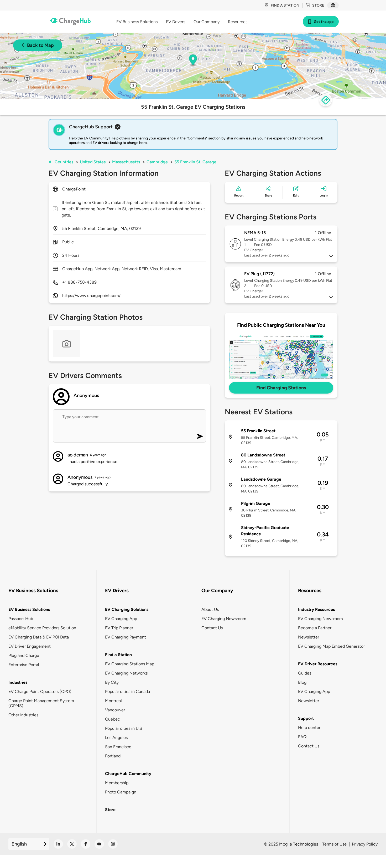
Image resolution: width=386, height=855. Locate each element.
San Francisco (118, 746)
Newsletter (308, 637)
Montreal (113, 700)
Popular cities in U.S (123, 728)
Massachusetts (126, 161)
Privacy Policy (365, 844)
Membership (116, 782)
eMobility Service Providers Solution (42, 627)
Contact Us (212, 627)
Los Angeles (116, 737)
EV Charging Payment (125, 637)
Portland (113, 755)
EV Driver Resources (317, 663)
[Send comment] (200, 436)
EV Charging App (121, 618)
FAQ (302, 736)
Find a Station (118, 654)
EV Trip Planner (119, 627)
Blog (302, 682)
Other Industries (23, 714)
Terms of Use (334, 844)
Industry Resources (316, 609)
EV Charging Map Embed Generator (331, 646)
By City (112, 682)
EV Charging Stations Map (129, 663)
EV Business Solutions (29, 609)
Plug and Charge (23, 655)
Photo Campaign (120, 791)
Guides (304, 673)
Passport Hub (20, 618)
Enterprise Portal (23, 664)
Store (318, 5)
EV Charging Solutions (126, 609)
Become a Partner (314, 627)
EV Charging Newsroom (223, 618)
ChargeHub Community (128, 773)
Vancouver (115, 709)
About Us (210, 609)
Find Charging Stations (281, 388)
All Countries (61, 161)
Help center (309, 727)
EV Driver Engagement (29, 646)
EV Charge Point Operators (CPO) (39, 691)
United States (93, 161)
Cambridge (157, 161)
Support (306, 718)
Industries (17, 682)
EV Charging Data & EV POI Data (38, 637)
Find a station (285, 5)
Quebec (112, 719)
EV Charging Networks (126, 673)
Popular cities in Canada (127, 691)
